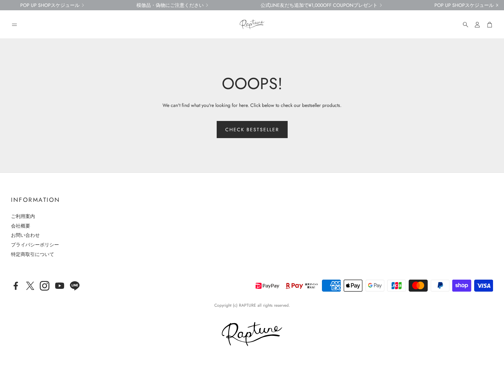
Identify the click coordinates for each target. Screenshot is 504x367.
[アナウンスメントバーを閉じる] (497, 5)
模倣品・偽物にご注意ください (170, 5)
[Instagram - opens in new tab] (44, 286)
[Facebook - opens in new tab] (16, 286)
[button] (14, 24)
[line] (75, 286)
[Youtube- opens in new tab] (59, 286)
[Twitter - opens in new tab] (30, 286)
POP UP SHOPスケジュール (50, 5)
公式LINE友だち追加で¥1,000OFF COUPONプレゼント (319, 5)
